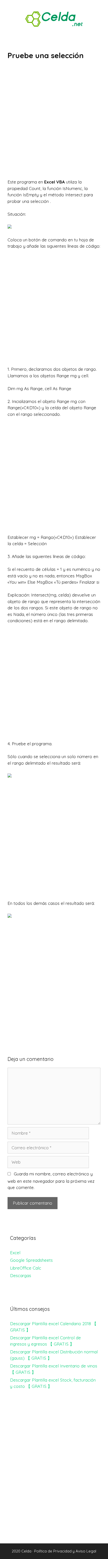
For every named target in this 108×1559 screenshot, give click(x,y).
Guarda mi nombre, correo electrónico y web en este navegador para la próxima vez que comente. (51, 1180)
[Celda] (54, 18)
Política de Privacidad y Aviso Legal (65, 1551)
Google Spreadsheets (31, 1260)
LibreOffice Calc (25, 1268)
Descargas (20, 1275)
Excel (15, 1252)
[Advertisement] (54, 122)
